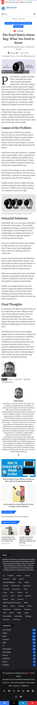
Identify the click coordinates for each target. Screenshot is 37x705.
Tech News (27, 609)
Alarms (10, 379)
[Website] (18, 455)
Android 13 (6, 579)
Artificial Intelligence (9, 582)
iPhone (20, 596)
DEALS (5, 662)
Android (27, 575)
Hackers (19, 592)
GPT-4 (12, 592)
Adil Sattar (13, 53)
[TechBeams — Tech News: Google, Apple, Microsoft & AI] (9, 8)
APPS (4, 636)
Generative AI (16, 589)
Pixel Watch (26, 379)
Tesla (4, 613)
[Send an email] (17, 53)
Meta (12, 599)
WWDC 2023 (17, 619)
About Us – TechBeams (21, 686)
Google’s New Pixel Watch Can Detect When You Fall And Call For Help (27, 540)
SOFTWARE (27, 23)
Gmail (25, 589)
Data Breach (26, 585)
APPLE (5, 633)
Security (29, 606)
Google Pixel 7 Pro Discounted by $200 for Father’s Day (8, 539)
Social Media (6, 609)
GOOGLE (22, 19)
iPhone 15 (28, 596)
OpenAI (5, 606)
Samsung (21, 606)
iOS (27, 592)
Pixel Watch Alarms (7, 382)
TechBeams (17, 609)
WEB (4, 643)
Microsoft (20, 599)
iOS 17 (12, 596)
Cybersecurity (15, 585)
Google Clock (18, 379)
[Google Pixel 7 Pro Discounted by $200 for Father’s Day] (9, 530)
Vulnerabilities (7, 616)
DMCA (10, 686)
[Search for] (35, 13)
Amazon (19, 575)
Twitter (19, 613)
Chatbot (26, 582)
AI (3, 575)
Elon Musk (6, 589)
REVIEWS (6, 665)
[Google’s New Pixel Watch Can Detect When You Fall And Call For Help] (27, 530)
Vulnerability (18, 616)
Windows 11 (6, 619)
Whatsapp (28, 616)
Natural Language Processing (12, 602)
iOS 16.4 (5, 596)
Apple (14, 579)
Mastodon (6, 679)
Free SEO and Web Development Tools (22, 679)
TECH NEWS (18, 26)
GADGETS (17, 23)
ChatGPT (5, 585)
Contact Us (5, 683)
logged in (13, 516)
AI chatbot (10, 575)
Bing (19, 582)
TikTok (11, 613)
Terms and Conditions (17, 683)
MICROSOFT (7, 649)
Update (27, 613)
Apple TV (21, 579)
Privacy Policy (30, 683)
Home (16, 19)
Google (5, 592)
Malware (5, 599)
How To (5, 655)
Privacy (12, 606)
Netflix (26, 602)
